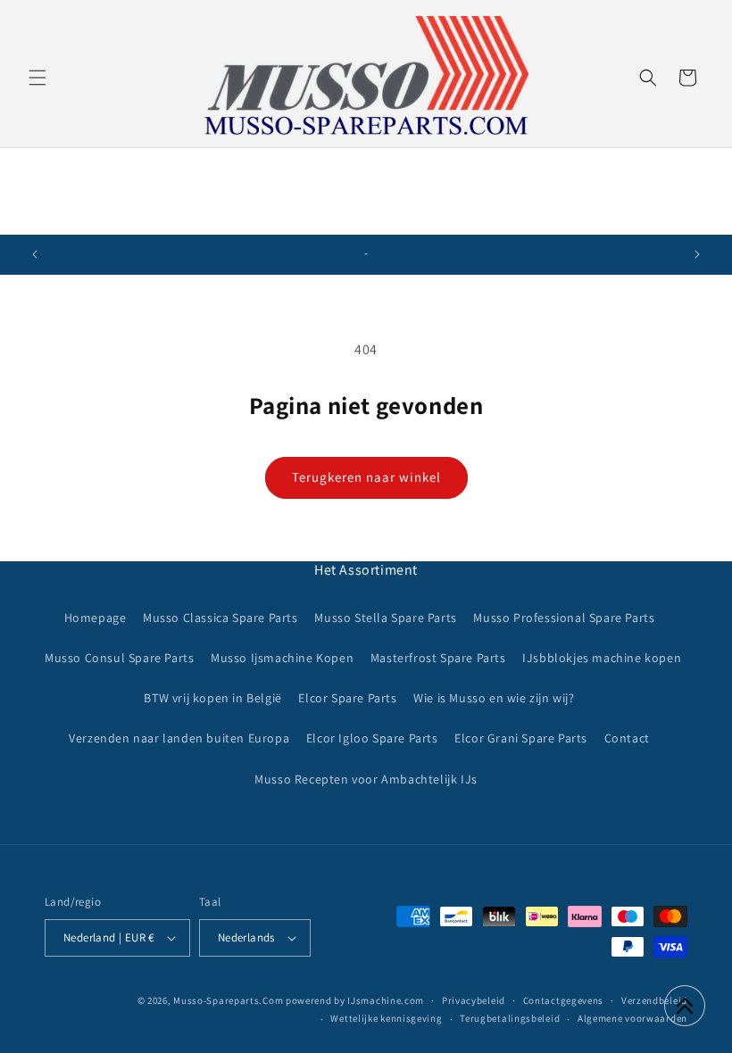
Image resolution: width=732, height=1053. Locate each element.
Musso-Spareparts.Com (228, 1000)
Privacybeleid (473, 1000)
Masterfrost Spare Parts (438, 658)
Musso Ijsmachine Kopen (282, 658)
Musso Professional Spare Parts (563, 617)
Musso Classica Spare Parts (220, 617)
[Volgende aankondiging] (697, 254)
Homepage (95, 617)
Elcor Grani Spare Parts (520, 738)
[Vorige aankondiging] (34, 254)
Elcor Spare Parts (347, 698)
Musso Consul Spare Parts (119, 658)
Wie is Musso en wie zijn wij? (493, 698)
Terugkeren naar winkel (366, 476)
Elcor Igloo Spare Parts (372, 738)
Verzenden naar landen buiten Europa (179, 738)
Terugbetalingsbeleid (510, 1018)
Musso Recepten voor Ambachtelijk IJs (366, 779)
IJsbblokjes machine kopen (601, 658)
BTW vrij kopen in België (212, 698)
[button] (37, 77)
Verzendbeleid (654, 1000)
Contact (627, 738)
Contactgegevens (563, 1000)
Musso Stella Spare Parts (385, 617)
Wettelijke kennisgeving (386, 1018)
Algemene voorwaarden (632, 1018)
